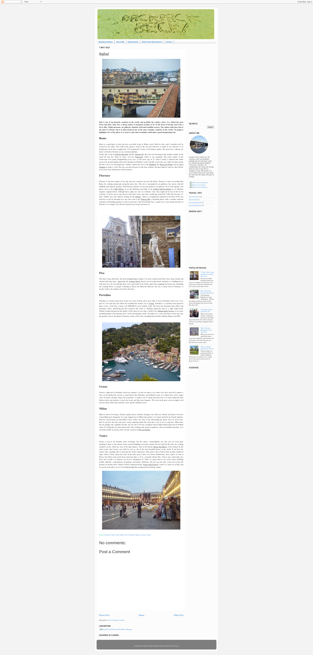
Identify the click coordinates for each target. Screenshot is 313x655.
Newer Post (104, 615)
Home (141, 615)
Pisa (126, 535)
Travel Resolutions (195, 205)
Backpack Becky (106, 42)
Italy (117, 535)
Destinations (133, 42)
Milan (122, 535)
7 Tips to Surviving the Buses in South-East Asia (207, 274)
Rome (138, 535)
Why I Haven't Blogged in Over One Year (206, 330)
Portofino (131, 535)
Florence (107, 535)
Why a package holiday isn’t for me (207, 348)
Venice (148, 535)
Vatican (142, 535)
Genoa (113, 535)
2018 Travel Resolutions (152, 42)
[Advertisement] (201, 82)
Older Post (178, 615)
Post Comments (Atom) (116, 620)
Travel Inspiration (195, 202)
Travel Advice (193, 196)
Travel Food (193, 199)
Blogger (176, 646)
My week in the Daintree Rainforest (207, 292)
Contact (169, 42)
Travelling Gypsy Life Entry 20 (206, 310)
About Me (120, 42)
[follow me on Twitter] (197, 185)
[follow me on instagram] (199, 182)
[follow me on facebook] (198, 187)
